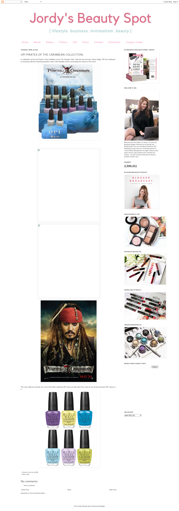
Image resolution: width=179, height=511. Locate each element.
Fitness (63, 42)
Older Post (112, 490)
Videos (50, 42)
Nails (27, 474)
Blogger (102, 506)
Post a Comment (29, 485)
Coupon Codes (134, 42)
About (37, 42)
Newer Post (25, 490)
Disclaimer (114, 42)
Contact (98, 42)
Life (74, 42)
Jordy (30, 472)
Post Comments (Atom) (37, 493)
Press (85, 42)
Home (24, 42)
